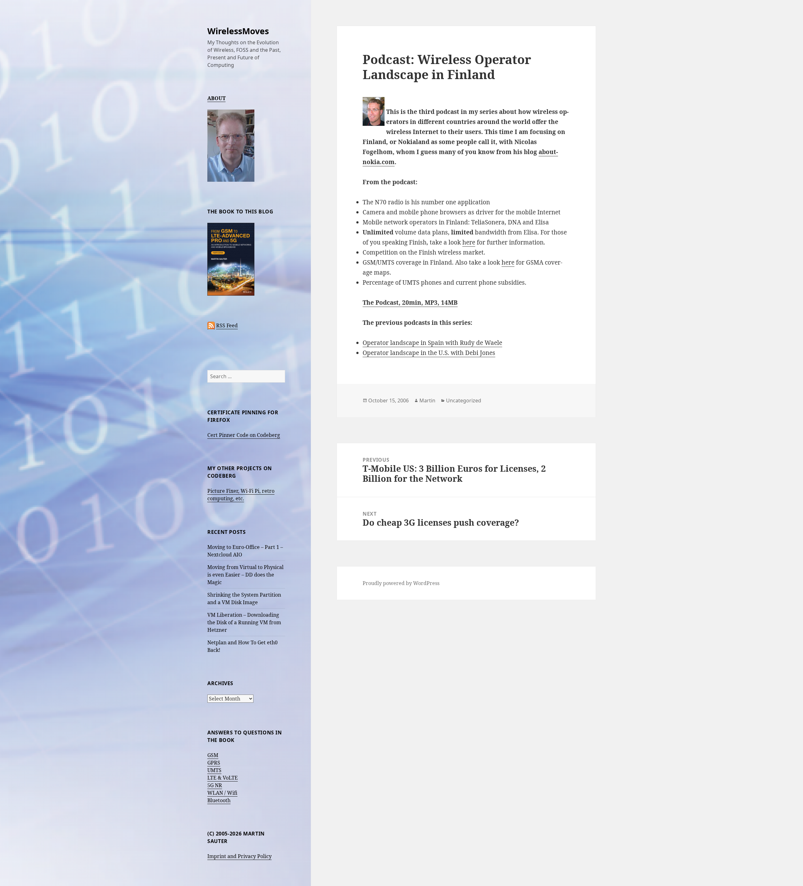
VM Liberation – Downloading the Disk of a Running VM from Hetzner (244, 622)
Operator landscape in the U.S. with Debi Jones (429, 353)
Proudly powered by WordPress (401, 583)
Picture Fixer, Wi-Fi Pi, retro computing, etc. (240, 494)
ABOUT (216, 98)
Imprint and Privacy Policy (239, 856)
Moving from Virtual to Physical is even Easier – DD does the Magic (245, 575)
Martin (427, 400)
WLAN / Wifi (222, 792)
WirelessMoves (238, 31)
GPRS (213, 762)
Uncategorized (463, 400)
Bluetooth (219, 800)
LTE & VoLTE (222, 777)
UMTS (214, 770)
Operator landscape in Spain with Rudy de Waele (432, 343)
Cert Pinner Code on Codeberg (243, 435)
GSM (212, 755)
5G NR (214, 785)
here (468, 242)
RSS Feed (227, 325)
